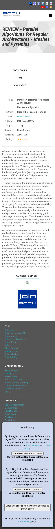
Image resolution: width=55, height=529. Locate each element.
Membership (11, 408)
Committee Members (15, 339)
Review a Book (12, 376)
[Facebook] (38, 3)
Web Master (10, 417)
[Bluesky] (30, 3)
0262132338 (23, 116)
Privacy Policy (11, 354)
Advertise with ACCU (15, 333)
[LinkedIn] (42, 3)
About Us (9, 330)
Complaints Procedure (16, 385)
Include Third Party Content (27, 489)
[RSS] (51, 7)
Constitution (11, 342)
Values (8, 345)
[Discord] (47, 7)
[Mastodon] (34, 3)
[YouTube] (42, 7)
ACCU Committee (13, 379)
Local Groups (11, 411)
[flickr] (51, 3)
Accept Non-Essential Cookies (27, 453)
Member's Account (14, 388)
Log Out (8, 391)
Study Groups (11, 348)
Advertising (10, 414)
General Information (14, 405)
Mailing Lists (11, 351)
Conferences (11, 336)
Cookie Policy (11, 357)
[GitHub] (47, 3)
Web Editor (10, 420)
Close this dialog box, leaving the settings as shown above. (27, 507)
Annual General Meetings (17, 382)
